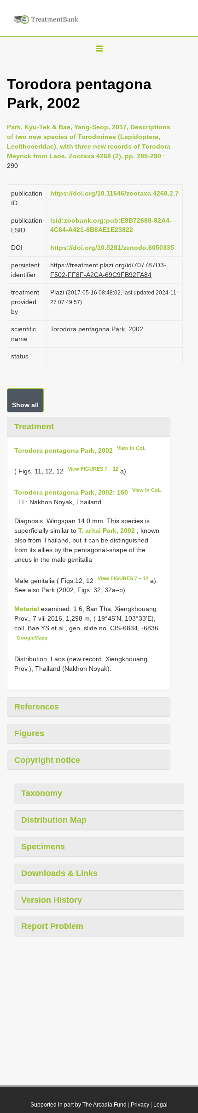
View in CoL (131, 448)
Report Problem (52, 926)
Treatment (34, 426)
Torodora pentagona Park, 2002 (63, 450)
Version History (51, 900)
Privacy (140, 1104)
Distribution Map (54, 820)
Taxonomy (41, 793)
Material (27, 608)
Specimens (43, 846)
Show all (25, 405)
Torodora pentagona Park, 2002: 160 (71, 492)
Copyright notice (47, 760)
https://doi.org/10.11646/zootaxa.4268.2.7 (114, 193)
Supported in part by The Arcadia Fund (78, 1104)
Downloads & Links (59, 873)
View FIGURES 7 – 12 (93, 469)
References (36, 706)
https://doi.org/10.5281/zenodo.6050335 (112, 247)
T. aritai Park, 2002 (106, 530)
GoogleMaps (32, 637)
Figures (29, 733)
